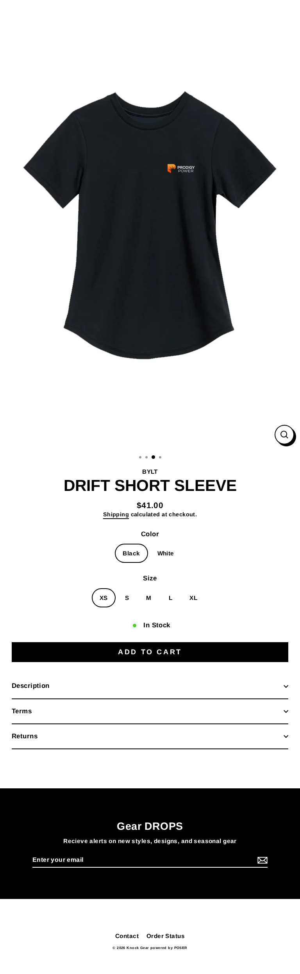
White (165, 553)
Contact (127, 936)
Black (131, 553)
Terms (22, 711)
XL (193, 597)
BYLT (150, 471)
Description (31, 685)
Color (150, 534)
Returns (25, 736)
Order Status (165, 936)
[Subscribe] (261, 860)
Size (150, 578)
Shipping (116, 514)
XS (104, 597)
